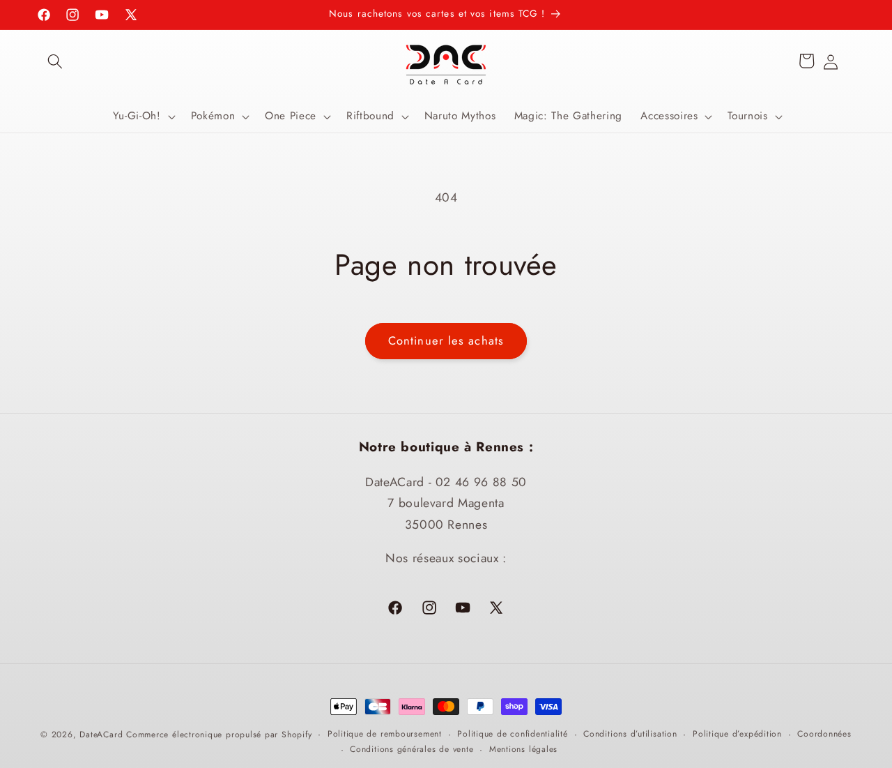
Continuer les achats (446, 340)
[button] (55, 60)
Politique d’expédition (737, 734)
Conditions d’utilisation (630, 734)
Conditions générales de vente (411, 748)
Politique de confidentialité (512, 734)
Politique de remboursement (385, 734)
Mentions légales (523, 748)
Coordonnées (824, 734)
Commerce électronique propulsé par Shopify (219, 734)
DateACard (101, 734)
